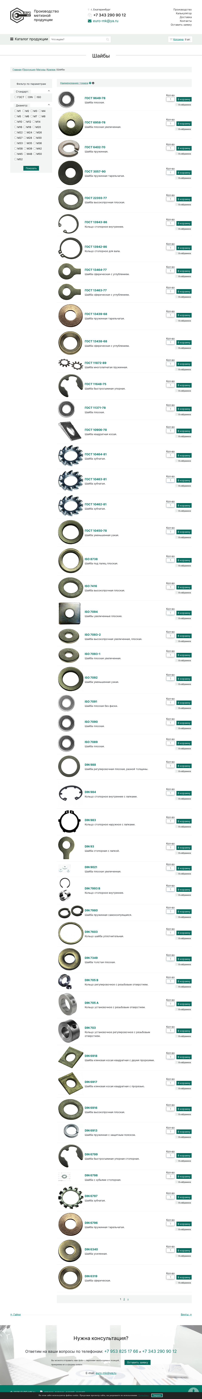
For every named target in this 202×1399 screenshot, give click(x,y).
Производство (182, 9)
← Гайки (15, 1314)
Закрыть (157, 1395)
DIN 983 (90, 820)
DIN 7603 (91, 931)
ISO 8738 (91, 559)
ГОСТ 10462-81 (96, 504)
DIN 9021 (91, 867)
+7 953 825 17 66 (121, 1351)
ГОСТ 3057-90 (95, 171)
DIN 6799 (91, 1154)
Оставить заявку (181, 24)
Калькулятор (184, 13)
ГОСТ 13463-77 (96, 290)
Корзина (178, 39)
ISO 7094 (91, 611)
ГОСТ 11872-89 (95, 363)
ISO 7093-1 (92, 654)
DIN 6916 (91, 1107)
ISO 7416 (91, 586)
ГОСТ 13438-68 (96, 341)
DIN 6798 (91, 1175)
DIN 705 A (91, 1002)
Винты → (186, 1314)
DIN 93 (89, 846)
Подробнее (143, 1395)
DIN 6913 (91, 1130)
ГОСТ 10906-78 (96, 429)
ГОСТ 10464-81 (96, 454)
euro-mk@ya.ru (154, 40)
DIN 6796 (91, 1222)
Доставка (186, 17)
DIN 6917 (91, 1082)
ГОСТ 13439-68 (96, 314)
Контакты (186, 20)
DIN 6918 (91, 1055)
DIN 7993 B (92, 888)
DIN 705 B (91, 980)
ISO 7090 (91, 721)
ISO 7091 (91, 701)
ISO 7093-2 (93, 634)
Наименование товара (74, 83)
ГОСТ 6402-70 (95, 147)
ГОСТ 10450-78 (96, 530)
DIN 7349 (91, 957)
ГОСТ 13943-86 (96, 222)
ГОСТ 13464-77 (96, 269)
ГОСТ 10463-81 (96, 479)
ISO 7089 (91, 742)
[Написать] (89, 21)
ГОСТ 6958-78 (95, 122)
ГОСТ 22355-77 (96, 198)
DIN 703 (90, 1027)
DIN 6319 (91, 1276)
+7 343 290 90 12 (109, 15)
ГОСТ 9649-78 (95, 98)
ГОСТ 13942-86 (96, 246)
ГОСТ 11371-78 (95, 407)
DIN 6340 (91, 1249)
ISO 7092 (91, 677)
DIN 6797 (91, 1196)
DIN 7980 (91, 910)
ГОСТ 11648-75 (95, 384)
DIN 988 (90, 764)
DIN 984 (90, 792)
